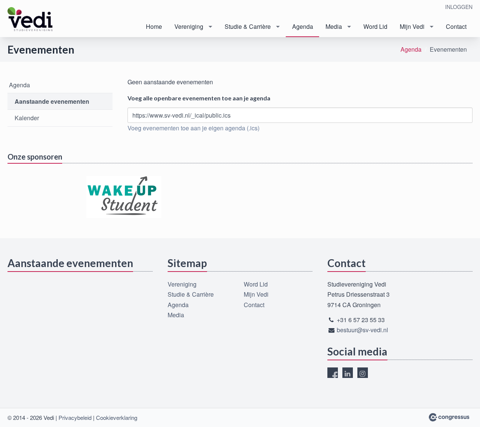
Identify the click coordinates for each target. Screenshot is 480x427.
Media (334, 26)
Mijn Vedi (412, 26)
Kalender (27, 117)
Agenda (302, 26)
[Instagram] (362, 372)
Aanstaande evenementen (52, 101)
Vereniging (188, 26)
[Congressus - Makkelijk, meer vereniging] (449, 417)
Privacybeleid (75, 417)
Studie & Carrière (248, 26)
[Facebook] (332, 372)
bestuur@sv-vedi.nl (362, 329)
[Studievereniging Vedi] (30, 19)
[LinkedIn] (347, 372)
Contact (456, 26)
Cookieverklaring (116, 417)
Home (154, 26)
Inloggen (458, 6)
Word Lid (375, 26)
